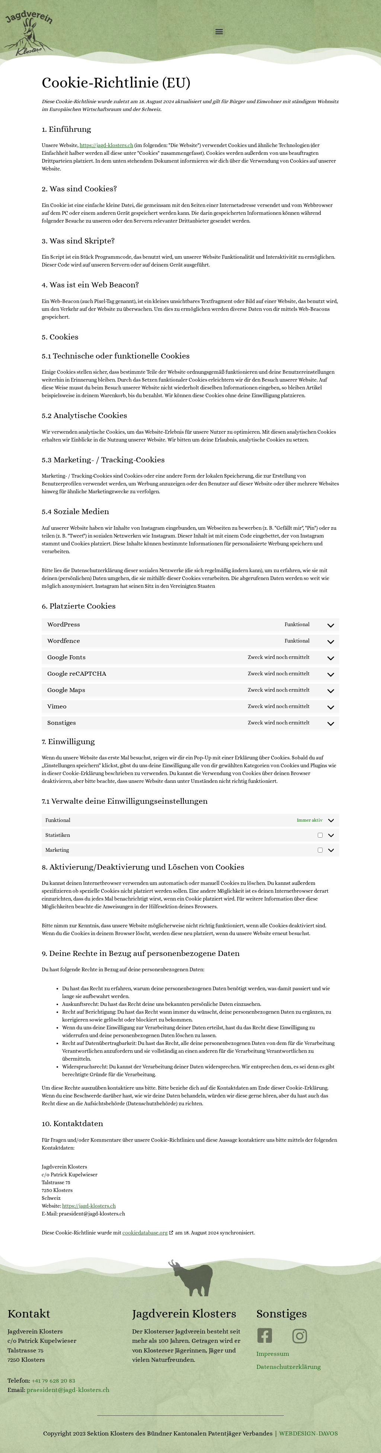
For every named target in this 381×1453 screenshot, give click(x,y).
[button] (219, 31)
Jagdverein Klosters (184, 1313)
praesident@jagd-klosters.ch (68, 1389)
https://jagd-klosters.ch (106, 145)
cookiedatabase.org (144, 1233)
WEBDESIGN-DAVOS (308, 1433)
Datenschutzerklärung (288, 1366)
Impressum (272, 1353)
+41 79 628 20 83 (53, 1380)
